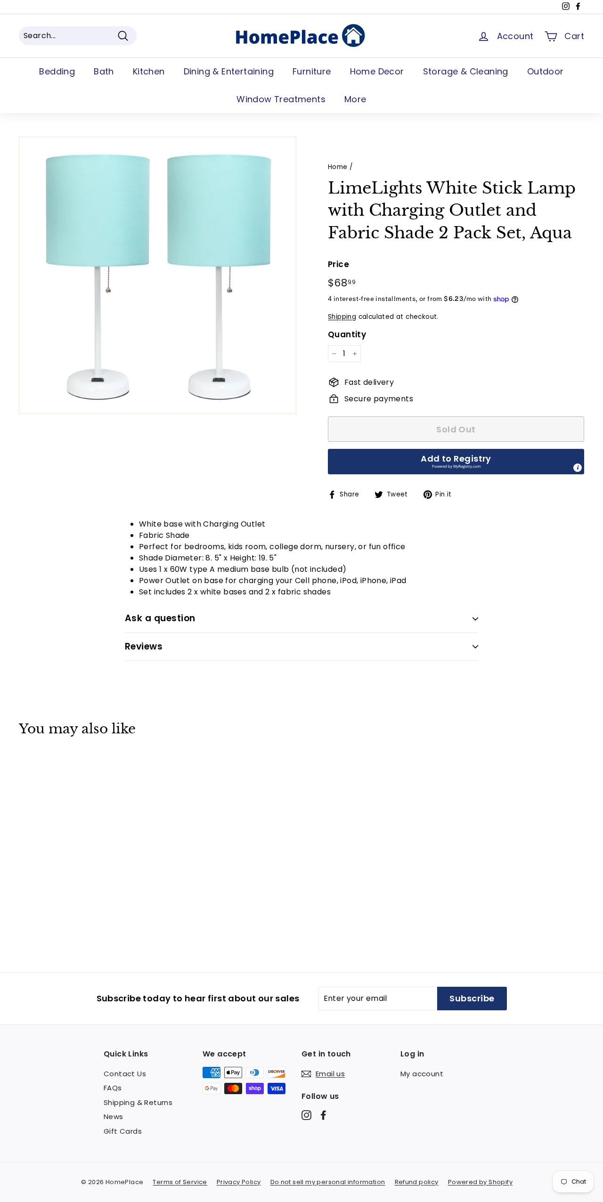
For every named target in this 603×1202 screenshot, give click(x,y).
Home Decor (377, 71)
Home (338, 166)
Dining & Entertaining (229, 71)
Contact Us (125, 1074)
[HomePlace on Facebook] (323, 1114)
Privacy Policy (239, 1182)
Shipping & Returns (138, 1102)
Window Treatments (281, 99)
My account (421, 1074)
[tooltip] (577, 467)
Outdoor (545, 71)
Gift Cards (123, 1131)
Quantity (347, 334)
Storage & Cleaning (465, 71)
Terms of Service (180, 1182)
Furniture (312, 71)
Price (338, 264)
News (113, 1116)
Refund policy (417, 1182)
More (355, 99)
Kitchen (149, 71)
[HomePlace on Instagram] (306, 1114)
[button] (456, 461)
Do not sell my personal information (327, 1182)
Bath (104, 71)
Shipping (342, 316)
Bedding (57, 71)
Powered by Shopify (480, 1182)
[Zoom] (157, 275)
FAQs (113, 1088)
